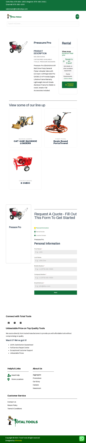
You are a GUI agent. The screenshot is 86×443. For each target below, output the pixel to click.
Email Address (39, 283)
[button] (77, 16)
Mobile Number (39, 266)
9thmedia (18, 440)
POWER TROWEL (60, 139)
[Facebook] (8, 323)
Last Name (37, 257)
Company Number (40, 274)
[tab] (41, 228)
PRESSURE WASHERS (47, 62)
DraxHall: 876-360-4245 (15, 4)
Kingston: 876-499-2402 (36, 2)
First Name (38, 249)
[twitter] (14, 323)
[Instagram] (20, 323)
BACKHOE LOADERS (25, 139)
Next (55, 292)
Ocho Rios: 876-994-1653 (15, 2)
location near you (67, 54)
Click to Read (68, 78)
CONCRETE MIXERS (25, 181)
